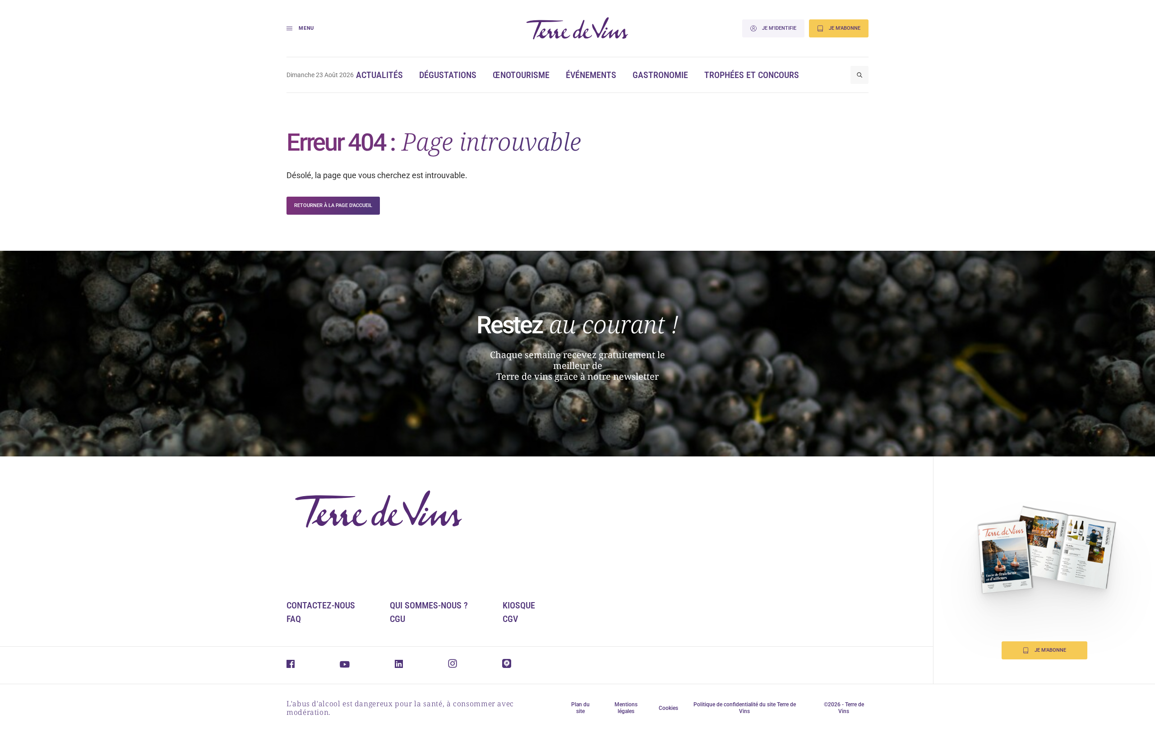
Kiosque (519, 605)
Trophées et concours (751, 74)
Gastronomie (660, 74)
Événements (591, 74)
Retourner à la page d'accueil (333, 205)
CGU (397, 618)
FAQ (293, 618)
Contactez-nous (320, 605)
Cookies (668, 708)
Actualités (379, 74)
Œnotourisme (521, 74)
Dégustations (447, 74)
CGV (510, 618)
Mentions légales (626, 707)
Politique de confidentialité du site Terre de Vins (744, 707)
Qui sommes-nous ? (429, 605)
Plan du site (580, 707)
